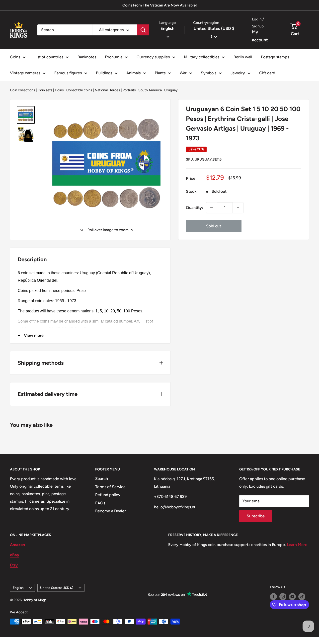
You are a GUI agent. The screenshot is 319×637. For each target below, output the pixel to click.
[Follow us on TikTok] (301, 596)
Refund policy (107, 494)
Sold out (213, 226)
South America (150, 90)
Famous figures (68, 73)
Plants (160, 73)
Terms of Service (110, 486)
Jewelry (238, 73)
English (18, 588)
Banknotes (87, 57)
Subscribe (256, 516)
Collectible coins (79, 90)
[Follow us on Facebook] (273, 596)
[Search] (143, 29)
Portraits (129, 90)
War (183, 73)
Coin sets (45, 90)
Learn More (297, 544)
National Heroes (107, 90)
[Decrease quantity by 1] (211, 207)
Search (101, 478)
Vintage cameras (25, 73)
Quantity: (194, 207)
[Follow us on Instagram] (282, 596)
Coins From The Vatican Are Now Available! (159, 5)
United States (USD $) (56, 588)
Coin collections (22, 90)
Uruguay (171, 90)
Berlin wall (243, 57)
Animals (133, 73)
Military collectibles (201, 57)
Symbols (208, 73)
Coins (15, 57)
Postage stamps (275, 57)
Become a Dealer (110, 511)
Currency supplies (153, 57)
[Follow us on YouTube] (292, 596)
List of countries (48, 57)
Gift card (267, 73)
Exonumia (113, 57)
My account (260, 35)
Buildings (104, 73)
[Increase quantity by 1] (238, 207)
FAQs (100, 503)
